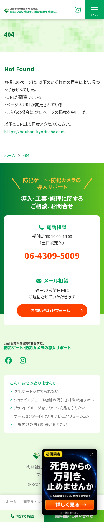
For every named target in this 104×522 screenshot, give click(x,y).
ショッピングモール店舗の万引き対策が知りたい (54, 399)
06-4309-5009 (52, 255)
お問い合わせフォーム (50, 310)
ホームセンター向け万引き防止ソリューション (51, 416)
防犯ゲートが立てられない (36, 391)
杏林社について (40, 467)
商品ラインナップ (37, 501)
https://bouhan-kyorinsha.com (34, 131)
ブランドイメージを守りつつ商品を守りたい (49, 407)
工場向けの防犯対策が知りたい (40, 424)
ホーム (11, 501)
